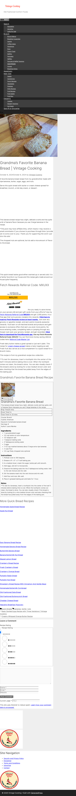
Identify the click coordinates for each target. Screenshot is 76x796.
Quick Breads (11, 64)
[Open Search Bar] (1, 113)
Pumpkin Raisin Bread (8, 576)
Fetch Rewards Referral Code (15, 315)
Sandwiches (11, 79)
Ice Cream (10, 106)
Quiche (9, 41)
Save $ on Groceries (11, 109)
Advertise (10, 29)
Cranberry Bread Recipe (9, 563)
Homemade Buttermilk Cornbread (13, 588)
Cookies (9, 101)
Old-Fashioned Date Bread (10, 592)
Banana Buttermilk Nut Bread (11, 555)
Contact (7, 768)
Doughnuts (10, 46)
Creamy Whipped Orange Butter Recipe (17, 616)
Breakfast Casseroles (13, 39)
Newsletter (10, 26)
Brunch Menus (11, 36)
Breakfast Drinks (12, 69)
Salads (9, 76)
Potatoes (10, 86)
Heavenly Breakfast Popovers (11, 605)
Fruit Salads (11, 94)
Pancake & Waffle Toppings (15, 61)
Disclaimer (7, 761)
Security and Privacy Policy (14, 758)
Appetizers (8, 71)
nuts (29, 609)
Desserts (7, 99)
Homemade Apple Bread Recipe (12, 507)
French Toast (11, 51)
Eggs (8, 49)
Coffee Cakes (11, 44)
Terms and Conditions (12, 763)
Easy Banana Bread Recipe (10, 542)
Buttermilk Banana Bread (10, 551)
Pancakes (10, 56)
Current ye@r (6, 701)
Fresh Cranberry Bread (9, 567)
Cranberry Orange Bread (9, 571)
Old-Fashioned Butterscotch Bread (13, 596)
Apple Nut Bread (6, 511)
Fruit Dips (10, 96)
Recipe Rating (5, 625)
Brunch (6, 34)
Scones (9, 66)
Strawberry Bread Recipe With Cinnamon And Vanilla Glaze (23, 584)
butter (24, 609)
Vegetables (10, 84)
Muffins (9, 54)
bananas (17, 609)
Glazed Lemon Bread (8, 559)
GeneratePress (37, 793)
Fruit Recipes (11, 91)
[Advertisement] (26, 204)
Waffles (9, 59)
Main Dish (7, 74)
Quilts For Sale (11, 31)
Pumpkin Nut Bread (7, 580)
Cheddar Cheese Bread (9, 601)
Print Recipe (7, 399)
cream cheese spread (16, 346)
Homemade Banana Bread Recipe (13, 547)
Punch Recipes (11, 81)
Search (6, 24)
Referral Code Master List (20, 339)
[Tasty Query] (9, 747)
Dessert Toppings (12, 103)
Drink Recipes (11, 89)
